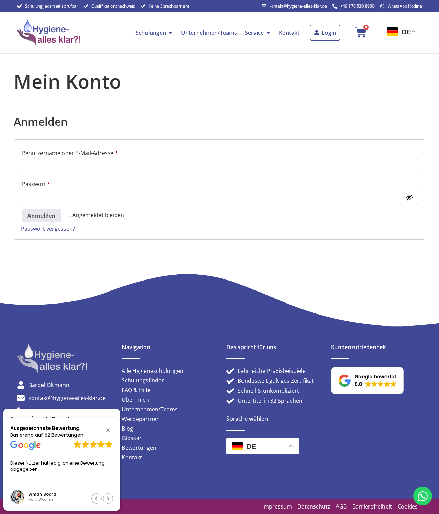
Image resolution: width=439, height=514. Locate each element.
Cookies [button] (408, 506)
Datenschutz (313, 506)
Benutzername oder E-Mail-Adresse (85, 152)
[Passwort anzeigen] (409, 197)
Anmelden (41, 215)
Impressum (277, 506)
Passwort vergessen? (48, 228)
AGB (341, 506)
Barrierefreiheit (372, 506)
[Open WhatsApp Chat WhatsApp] (422, 496)
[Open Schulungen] (170, 32)
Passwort (51, 183)
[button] (108, 430)
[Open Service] (268, 32)
